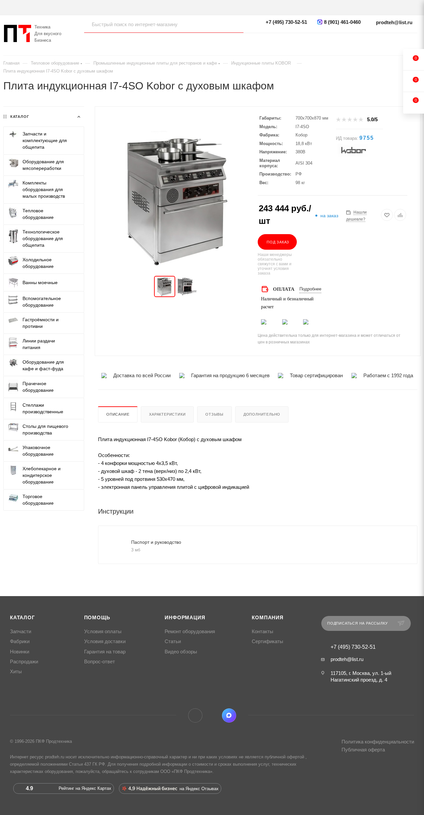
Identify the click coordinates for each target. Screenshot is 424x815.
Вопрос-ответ (99, 661)
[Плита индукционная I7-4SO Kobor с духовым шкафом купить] (176, 199)
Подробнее (310, 288)
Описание (117, 414)
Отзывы (214, 414)
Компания (267, 617)
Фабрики (19, 641)
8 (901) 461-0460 (342, 22)
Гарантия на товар (105, 651)
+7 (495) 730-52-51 (286, 22)
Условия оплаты (103, 631)
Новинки (19, 651)
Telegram (195, 715)
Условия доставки (105, 641)
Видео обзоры (181, 651)
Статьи (173, 641)
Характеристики (167, 414)
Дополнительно (261, 414)
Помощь (97, 617)
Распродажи (24, 661)
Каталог (22, 617)
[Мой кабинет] (414, 41)
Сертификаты (267, 641)
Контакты (262, 631)
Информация (185, 617)
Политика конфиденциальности (378, 741)
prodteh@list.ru (394, 22)
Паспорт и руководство (156, 542)
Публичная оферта (363, 749)
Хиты (16, 671)
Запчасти (20, 631)
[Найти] (232, 24)
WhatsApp (212, 715)
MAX (229, 715)
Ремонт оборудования (190, 631)
